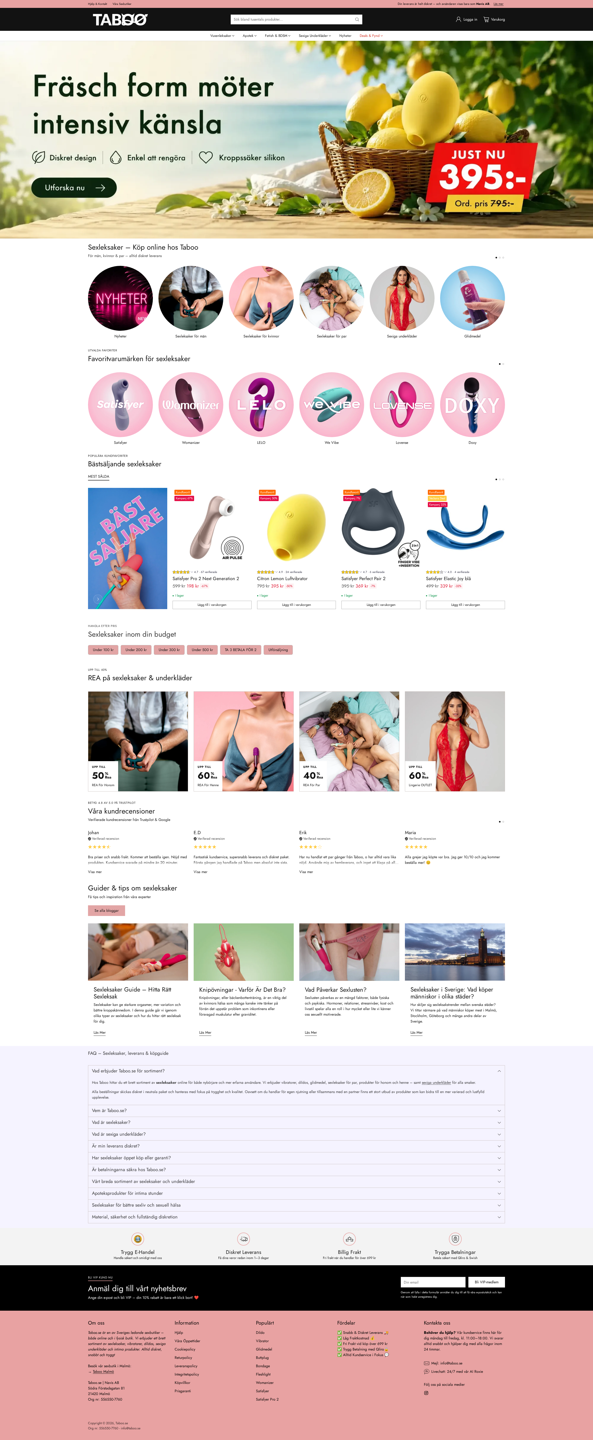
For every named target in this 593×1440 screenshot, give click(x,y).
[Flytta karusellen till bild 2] (500, 257)
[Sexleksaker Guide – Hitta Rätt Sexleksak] (138, 952)
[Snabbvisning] (245, 494)
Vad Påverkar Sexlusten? (335, 989)
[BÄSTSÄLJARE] (98, 599)
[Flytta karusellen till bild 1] (496, 257)
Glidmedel (264, 1349)
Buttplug (262, 1357)
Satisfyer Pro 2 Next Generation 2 (206, 578)
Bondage (263, 1366)
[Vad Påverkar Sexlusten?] (349, 952)
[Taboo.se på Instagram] (426, 1393)
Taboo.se (122, 1423)
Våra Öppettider (187, 1341)
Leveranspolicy (186, 1366)
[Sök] (357, 19)
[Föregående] (88, 302)
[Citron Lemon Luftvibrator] (296, 527)
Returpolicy (183, 1357)
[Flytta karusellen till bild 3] (503, 257)
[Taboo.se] (120, 19)
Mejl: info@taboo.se (446, 1363)
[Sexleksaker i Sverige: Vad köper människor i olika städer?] (455, 952)
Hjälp (179, 1332)
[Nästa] (505, 302)
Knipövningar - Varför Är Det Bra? (242, 989)
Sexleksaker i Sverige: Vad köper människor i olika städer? (451, 993)
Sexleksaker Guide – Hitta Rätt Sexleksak (132, 993)
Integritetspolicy (187, 1374)
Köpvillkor (182, 1382)
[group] (195, 572)
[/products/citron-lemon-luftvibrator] (296, 140)
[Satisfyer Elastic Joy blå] (465, 527)
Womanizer (265, 1382)
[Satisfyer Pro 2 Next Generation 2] (212, 527)
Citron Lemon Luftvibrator (282, 578)
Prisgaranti (183, 1391)
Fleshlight (263, 1374)
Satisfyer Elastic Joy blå (448, 578)
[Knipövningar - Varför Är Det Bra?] (244, 952)
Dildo (260, 1332)
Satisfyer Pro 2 (267, 1399)
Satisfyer (262, 1391)
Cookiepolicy (185, 1349)
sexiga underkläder (436, 1082)
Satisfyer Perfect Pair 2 (363, 578)
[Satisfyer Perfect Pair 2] (380, 527)
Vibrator (262, 1341)
